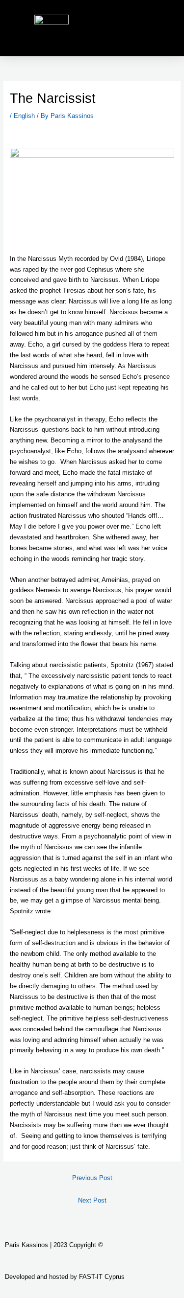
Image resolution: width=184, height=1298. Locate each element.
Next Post (92, 1200)
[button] (165, 28)
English (24, 115)
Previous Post (92, 1178)
